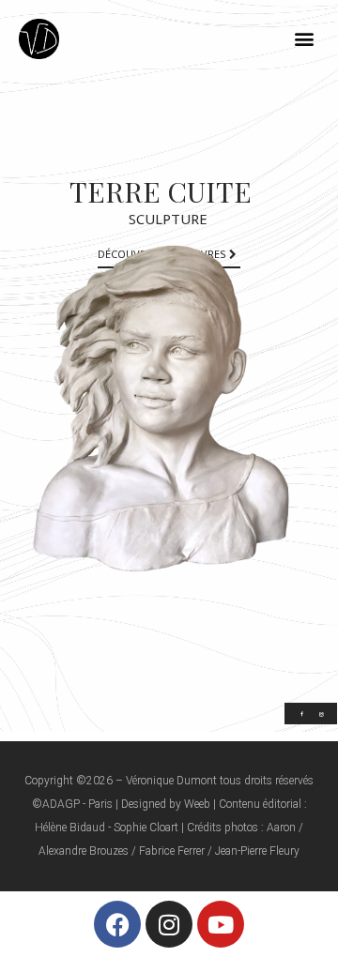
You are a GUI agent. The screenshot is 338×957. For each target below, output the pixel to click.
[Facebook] (117, 924)
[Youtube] (220, 924)
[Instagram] (169, 924)
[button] (303, 38)
